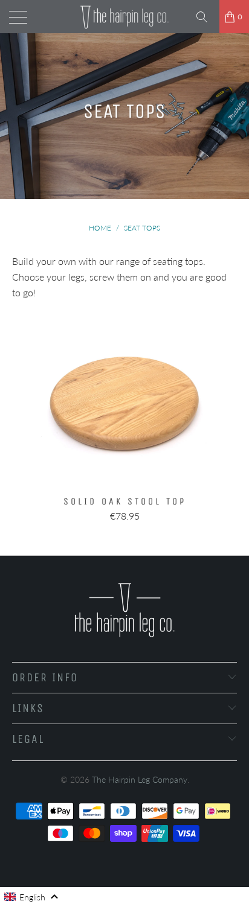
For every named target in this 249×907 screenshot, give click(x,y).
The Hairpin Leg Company (139, 779)
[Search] (206, 16)
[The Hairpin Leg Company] (124, 16)
